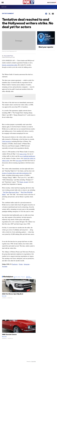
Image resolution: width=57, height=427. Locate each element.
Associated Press (8, 55)
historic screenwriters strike (9, 65)
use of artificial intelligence (27, 156)
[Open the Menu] (2, 2)
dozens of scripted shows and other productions (15, 173)
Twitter (21, 264)
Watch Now (51, 2)
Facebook (15, 264)
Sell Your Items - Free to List (19, 277)
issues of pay (23, 154)
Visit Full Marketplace (29, 277)
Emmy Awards (24, 182)
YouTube (4, 266)
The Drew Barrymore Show (11, 192)
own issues (19, 160)
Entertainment (8, 13)
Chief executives (6, 141)
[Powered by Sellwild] (33, 361)
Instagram (26, 264)
